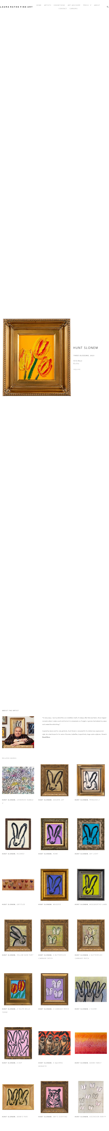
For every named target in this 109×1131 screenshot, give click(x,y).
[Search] (107, 7)
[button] (87, 5)
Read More (46, 737)
